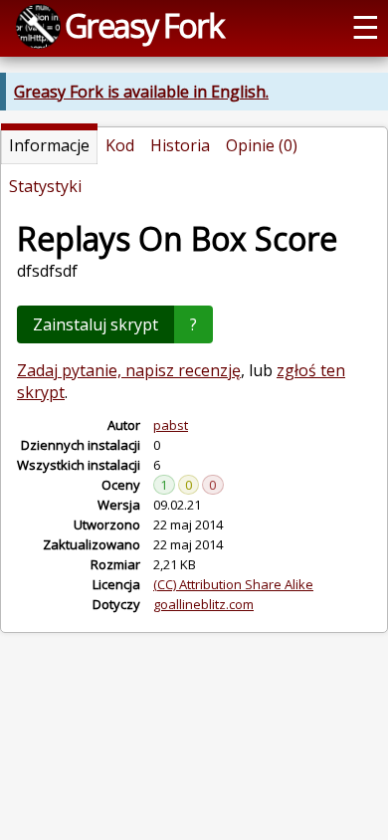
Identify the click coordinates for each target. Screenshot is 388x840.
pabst (170, 425)
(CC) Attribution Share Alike (233, 584)
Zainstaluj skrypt (95, 324)
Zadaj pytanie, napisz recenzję (129, 370)
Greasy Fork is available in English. (141, 92)
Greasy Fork (144, 25)
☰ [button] (365, 26)
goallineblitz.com (203, 604)
